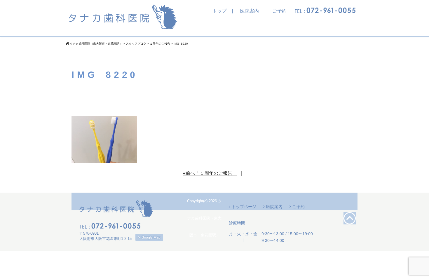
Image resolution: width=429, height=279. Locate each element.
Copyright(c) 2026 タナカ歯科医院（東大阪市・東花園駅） (204, 218)
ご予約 (280, 11)
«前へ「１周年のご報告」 (210, 173)
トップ (219, 11)
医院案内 (249, 11)
